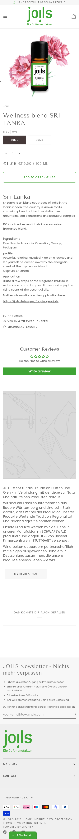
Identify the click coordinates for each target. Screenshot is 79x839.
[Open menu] (9, 16)
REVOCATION (23, 823)
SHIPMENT (41, 823)
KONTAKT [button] (9, 776)
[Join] (73, 714)
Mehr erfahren (25, 574)
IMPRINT (39, 819)
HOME (28, 819)
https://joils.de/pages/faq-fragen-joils (30, 301)
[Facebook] (5, 832)
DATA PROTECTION (60, 819)
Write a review (39, 371)
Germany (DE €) (18, 797)
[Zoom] (13, 91)
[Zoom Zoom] (39, 64)
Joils (6, 106)
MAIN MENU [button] (11, 764)
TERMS (7, 823)
